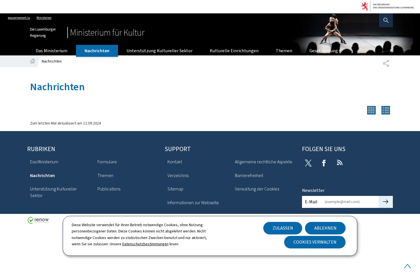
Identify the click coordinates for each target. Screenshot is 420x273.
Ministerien (44, 18)
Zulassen (283, 228)
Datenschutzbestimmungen (145, 244)
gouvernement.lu (19, 18)
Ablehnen (325, 228)
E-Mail (311, 202)
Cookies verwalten (315, 242)
